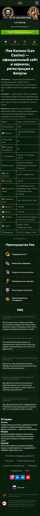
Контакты (9, 461)
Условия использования (13, 466)
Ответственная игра (26, 461)
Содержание (16, 470)
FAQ (27, 470)
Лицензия (32, 466)
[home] (20, 3)
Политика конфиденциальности (20, 456)
